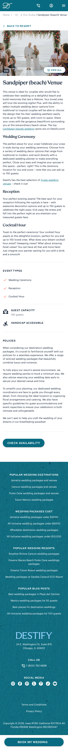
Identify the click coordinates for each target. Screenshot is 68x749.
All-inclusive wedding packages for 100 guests (34, 613)
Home (6, 14)
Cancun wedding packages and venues (34, 486)
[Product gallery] (34, 53)
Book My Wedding (32, 742)
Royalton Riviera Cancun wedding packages (34, 553)
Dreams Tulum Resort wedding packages (34, 570)
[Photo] (34, 53)
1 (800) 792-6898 (36, 665)
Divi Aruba (29, 14)
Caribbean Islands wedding (19, 128)
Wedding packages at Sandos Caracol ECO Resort (34, 576)
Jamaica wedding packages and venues (34, 480)
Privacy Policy (34, 711)
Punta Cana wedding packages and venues (34, 493)
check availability (23, 443)
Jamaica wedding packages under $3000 (34, 517)
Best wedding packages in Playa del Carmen (34, 594)
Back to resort (19, 25)
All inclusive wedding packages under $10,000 (34, 536)
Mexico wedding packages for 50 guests (34, 600)
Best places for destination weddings (34, 607)
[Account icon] (51, 5)
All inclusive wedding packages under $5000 (34, 523)
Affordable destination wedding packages (34, 530)
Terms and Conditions (34, 704)
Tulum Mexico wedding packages (34, 499)
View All (55, 71)
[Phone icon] (38, 5)
